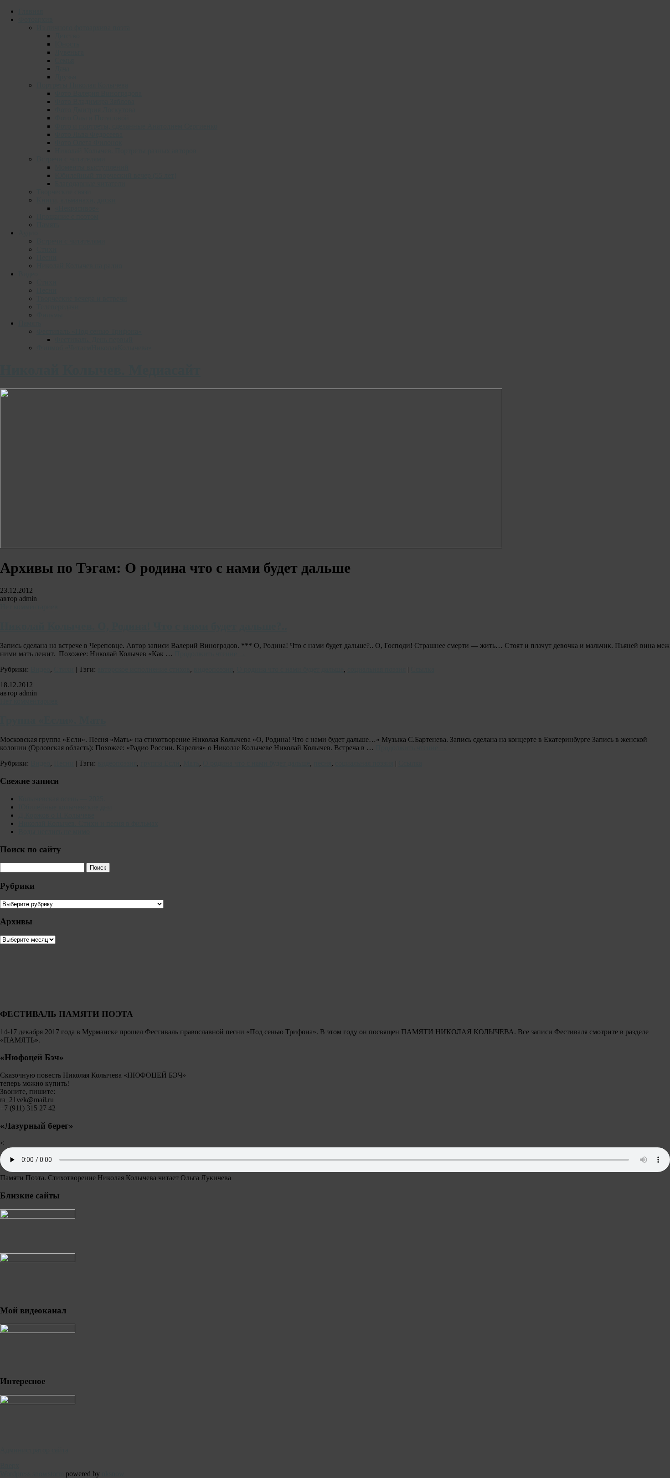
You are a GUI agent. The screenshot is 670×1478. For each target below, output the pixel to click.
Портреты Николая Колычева (82, 85)
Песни (46, 257)
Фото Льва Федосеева (89, 134)
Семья (64, 60)
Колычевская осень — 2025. (61, 799)
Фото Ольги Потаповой (92, 118)
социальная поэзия (376, 669)
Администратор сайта (34, 1450)
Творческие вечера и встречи (81, 298)
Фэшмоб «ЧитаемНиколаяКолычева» (94, 348)
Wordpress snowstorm (32, 1474)
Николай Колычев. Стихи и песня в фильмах (88, 823)
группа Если (160, 763)
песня (322, 763)
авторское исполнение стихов (144, 669)
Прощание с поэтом (67, 216)
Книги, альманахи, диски (76, 200)
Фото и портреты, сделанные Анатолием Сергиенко (136, 126)
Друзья (65, 77)
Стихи (46, 249)
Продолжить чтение (210, 654)
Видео (28, 274)
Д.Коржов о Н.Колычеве (56, 815)
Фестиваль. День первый (94, 339)
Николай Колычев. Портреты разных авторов (125, 151)
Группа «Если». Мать (53, 720)
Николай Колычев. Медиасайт (100, 370)
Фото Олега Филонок (88, 142)
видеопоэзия (213, 669)
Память (47, 224)
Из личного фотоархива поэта (83, 27)
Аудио (28, 233)
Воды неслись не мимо (54, 831)
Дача (62, 69)
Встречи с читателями (70, 159)
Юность (67, 44)
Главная (30, 11)
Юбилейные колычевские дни (65, 807)
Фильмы (49, 315)
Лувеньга (69, 52)
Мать (191, 763)
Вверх (9, 1465)
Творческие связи (63, 192)
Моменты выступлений (92, 167)
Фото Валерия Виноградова (98, 93)
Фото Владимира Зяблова (94, 101)
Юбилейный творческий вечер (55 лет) (115, 175)
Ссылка (422, 669)
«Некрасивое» (77, 208)
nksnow (113, 1474)
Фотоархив (35, 19)
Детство (67, 36)
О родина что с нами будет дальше (290, 669)
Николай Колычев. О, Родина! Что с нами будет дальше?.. (143, 626)
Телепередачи (57, 307)
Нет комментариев (29, 607)
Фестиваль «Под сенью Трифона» (89, 331)
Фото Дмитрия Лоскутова (95, 110)
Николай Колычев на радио (79, 266)
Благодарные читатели (90, 183)
